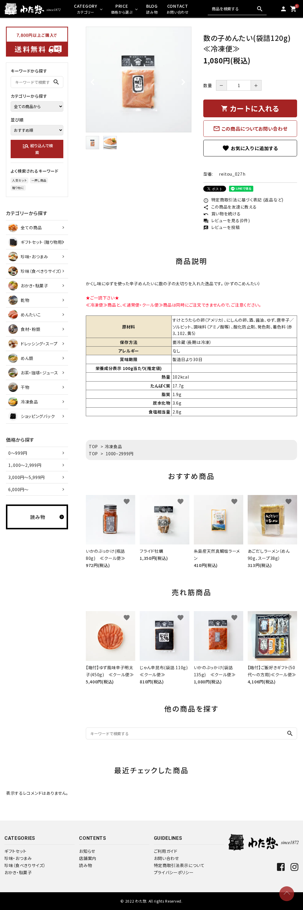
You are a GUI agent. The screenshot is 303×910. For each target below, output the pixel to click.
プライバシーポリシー (174, 872)
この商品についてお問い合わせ (250, 128)
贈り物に (18, 187)
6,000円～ (18, 489)
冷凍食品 (113, 446)
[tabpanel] (138, 79)
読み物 (85, 865)
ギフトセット (15, 851)
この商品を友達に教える (230, 207)
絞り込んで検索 (37, 148)
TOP (93, 446)
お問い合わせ (166, 858)
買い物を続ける (222, 214)
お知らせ (87, 851)
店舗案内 (87, 858)
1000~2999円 (119, 453)
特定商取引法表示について (179, 865)
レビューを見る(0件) (226, 220)
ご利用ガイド (166, 851)
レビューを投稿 (221, 227)
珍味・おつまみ (18, 858)
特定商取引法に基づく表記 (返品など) (243, 200)
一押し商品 (39, 180)
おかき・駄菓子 (18, 872)
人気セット (19, 180)
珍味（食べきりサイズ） (25, 865)
